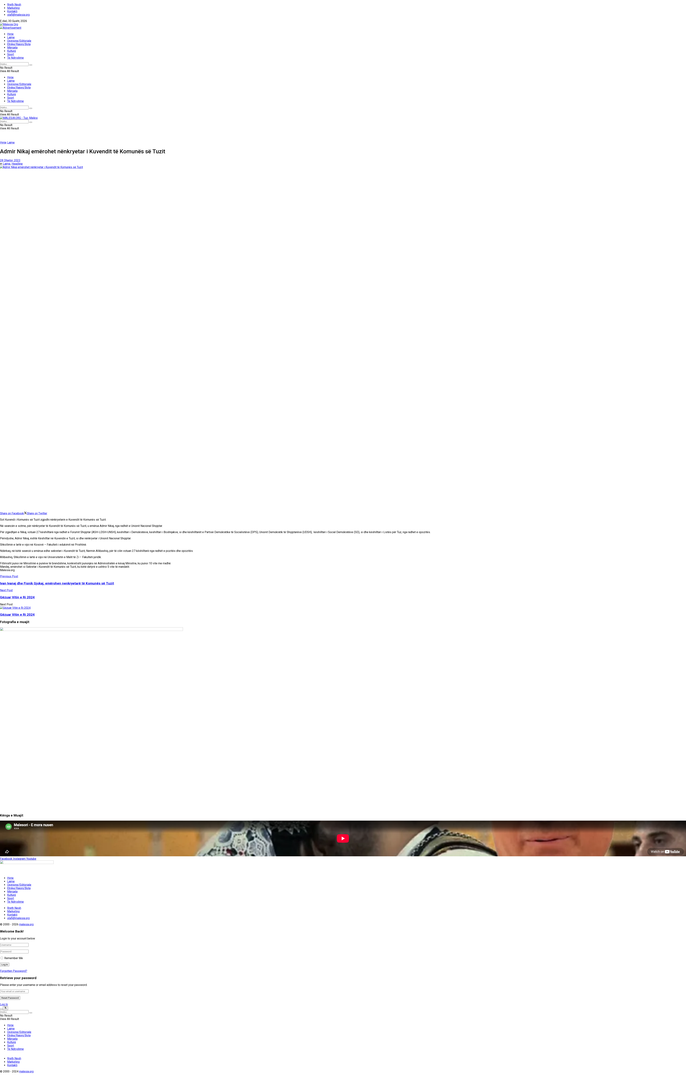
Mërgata (12, 47)
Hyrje (10, 34)
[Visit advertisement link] (10, 27)
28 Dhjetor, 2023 (10, 160)
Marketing (13, 8)
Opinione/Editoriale (19, 40)
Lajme (11, 37)
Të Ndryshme (15, 57)
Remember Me (13, 958)
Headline (17, 163)
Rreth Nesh (14, 4)
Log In (4, 1004)
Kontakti (12, 11)
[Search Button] (30, 64)
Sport (10, 54)
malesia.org (26, 924)
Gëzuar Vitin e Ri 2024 (17, 615)
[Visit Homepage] (9, 24)
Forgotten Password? (13, 971)
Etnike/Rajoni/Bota (19, 44)
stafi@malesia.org (18, 14)
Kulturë (11, 51)
